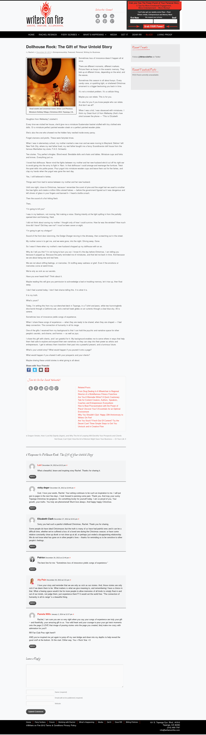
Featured (71, 52)
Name (61, 692)
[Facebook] (105, 16)
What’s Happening (93, 34)
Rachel (31, 52)
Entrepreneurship (60, 52)
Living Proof (164, 34)
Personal (79, 52)
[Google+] (112, 21)
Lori (39, 465)
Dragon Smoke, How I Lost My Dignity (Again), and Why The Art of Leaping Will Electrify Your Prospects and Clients (75, 436)
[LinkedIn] (97, 21)
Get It (124, 34)
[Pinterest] (105, 21)
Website (58, 703)
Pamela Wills (44, 614)
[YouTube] (112, 16)
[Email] (41, 371)
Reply (32, 476)
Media (113, 34)
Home (31, 34)
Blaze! (149, 34)
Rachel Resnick (48, 34)
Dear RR (137, 34)
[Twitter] (97, 16)
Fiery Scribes (69, 34)
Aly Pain (41, 579)
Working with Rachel (66, 722)
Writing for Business (92, 52)
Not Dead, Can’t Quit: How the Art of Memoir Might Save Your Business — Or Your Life (89, 439)
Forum (52, 722)
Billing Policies (132, 722)
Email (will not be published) (69, 698)
